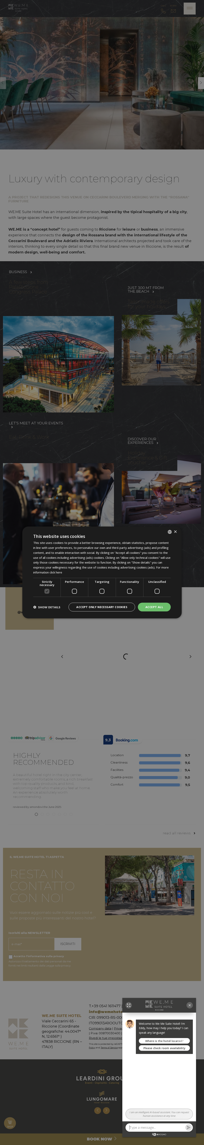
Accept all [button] (154, 607)
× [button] (175, 531)
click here (56, 572)
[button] (46, 607)
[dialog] (102, 572)
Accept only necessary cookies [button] (101, 607)
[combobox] (170, 532)
